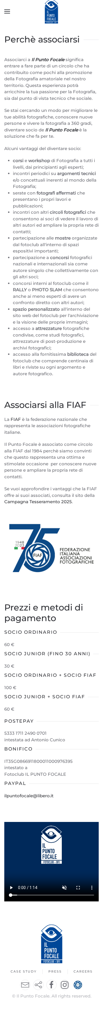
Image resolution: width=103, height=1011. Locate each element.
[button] (7, 11)
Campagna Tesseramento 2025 (38, 501)
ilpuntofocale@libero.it (29, 795)
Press (55, 971)
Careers (83, 971)
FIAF (16, 419)
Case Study (24, 971)
